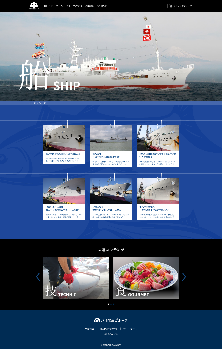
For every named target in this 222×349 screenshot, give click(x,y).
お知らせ (48, 6)
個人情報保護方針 (108, 329)
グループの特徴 (74, 6)
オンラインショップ (182, 5)
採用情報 (102, 6)
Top (30, 103)
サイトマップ (130, 329)
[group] (76, 278)
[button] (108, 304)
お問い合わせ (111, 333)
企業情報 (89, 6)
